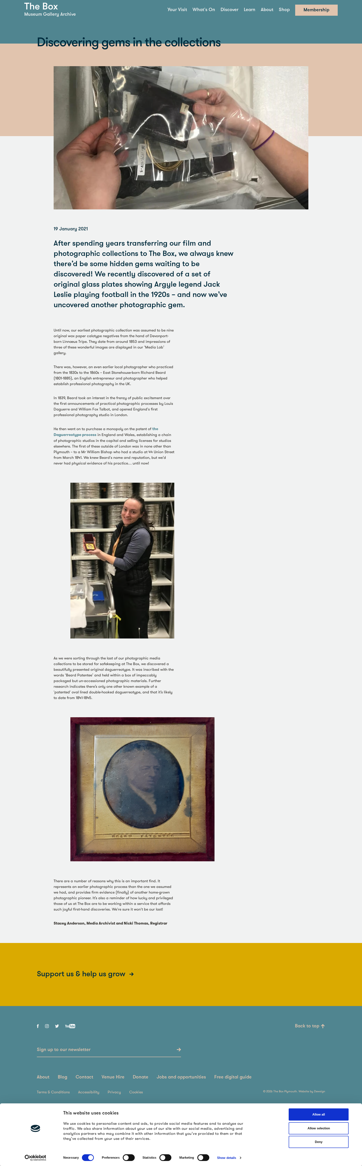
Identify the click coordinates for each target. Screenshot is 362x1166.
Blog (62, 1077)
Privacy (114, 1092)
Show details (226, 1158)
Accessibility (88, 1092)
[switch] (129, 1157)
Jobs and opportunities (181, 1077)
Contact (84, 1077)
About (267, 10)
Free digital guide (233, 1077)
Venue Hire (113, 1077)
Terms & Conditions (53, 1092)
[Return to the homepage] (41, 6)
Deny (318, 1142)
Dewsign (319, 1091)
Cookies (136, 1092)
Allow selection (319, 1128)
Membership (316, 10)
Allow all (318, 1114)
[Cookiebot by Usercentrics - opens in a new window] (35, 1158)
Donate (140, 1077)
